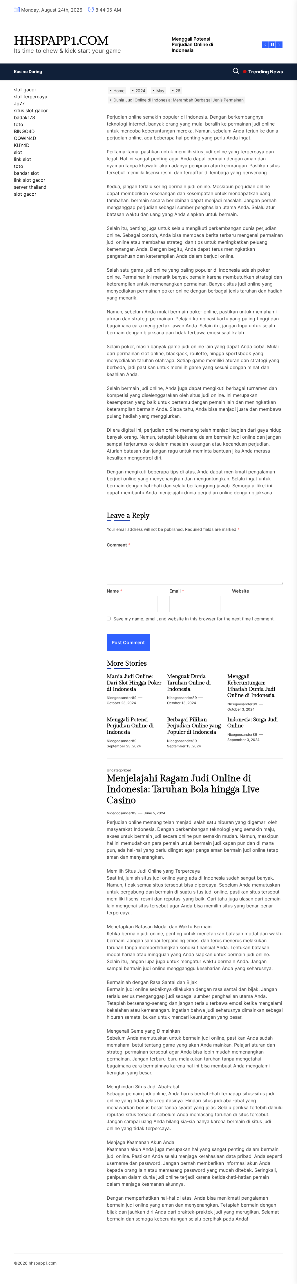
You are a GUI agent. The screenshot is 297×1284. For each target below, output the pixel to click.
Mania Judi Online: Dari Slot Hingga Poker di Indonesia (134, 682)
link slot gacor (29, 180)
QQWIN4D (25, 138)
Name (114, 591)
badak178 (24, 117)
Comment (119, 545)
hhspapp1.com (61, 41)
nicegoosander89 (122, 697)
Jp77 (19, 103)
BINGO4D (24, 131)
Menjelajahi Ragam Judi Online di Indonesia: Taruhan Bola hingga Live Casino (183, 789)
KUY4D (22, 145)
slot (18, 152)
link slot (22, 159)
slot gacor (25, 89)
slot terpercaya (30, 96)
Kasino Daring (28, 71)
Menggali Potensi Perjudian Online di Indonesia (130, 726)
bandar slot (26, 173)
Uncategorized (119, 770)
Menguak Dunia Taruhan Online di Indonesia (189, 682)
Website (240, 591)
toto (18, 124)
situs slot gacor (31, 110)
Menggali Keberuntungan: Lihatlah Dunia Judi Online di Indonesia (251, 685)
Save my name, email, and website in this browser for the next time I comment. (194, 619)
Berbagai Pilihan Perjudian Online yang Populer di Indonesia (194, 726)
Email (176, 591)
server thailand (30, 187)
